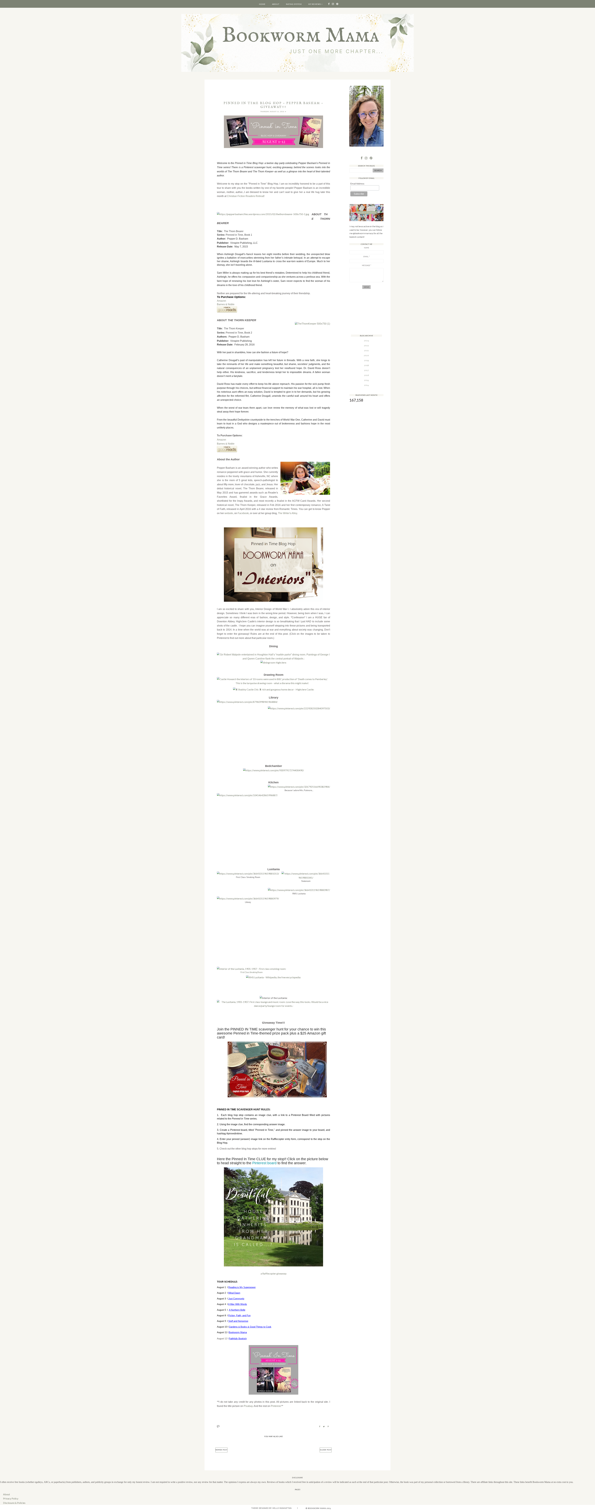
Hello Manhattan (282, 1508)
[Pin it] (328, 1426)
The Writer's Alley (287, 513)
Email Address (357, 183)
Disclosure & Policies (14, 1502)
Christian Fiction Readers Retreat (245, 196)
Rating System (294, 4)
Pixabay (248, 1406)
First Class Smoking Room (251, 972)
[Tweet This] (324, 1426)
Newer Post (221, 1450)
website (229, 513)
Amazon (221, 300)
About (275, 4)
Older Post (325, 1450)
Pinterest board (264, 1163)
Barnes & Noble (225, 304)
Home (262, 4)
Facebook (243, 513)
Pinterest (276, 1406)
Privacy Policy (10, 1498)
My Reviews (314, 4)
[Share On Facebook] (319, 1426)
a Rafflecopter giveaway (273, 1273)
